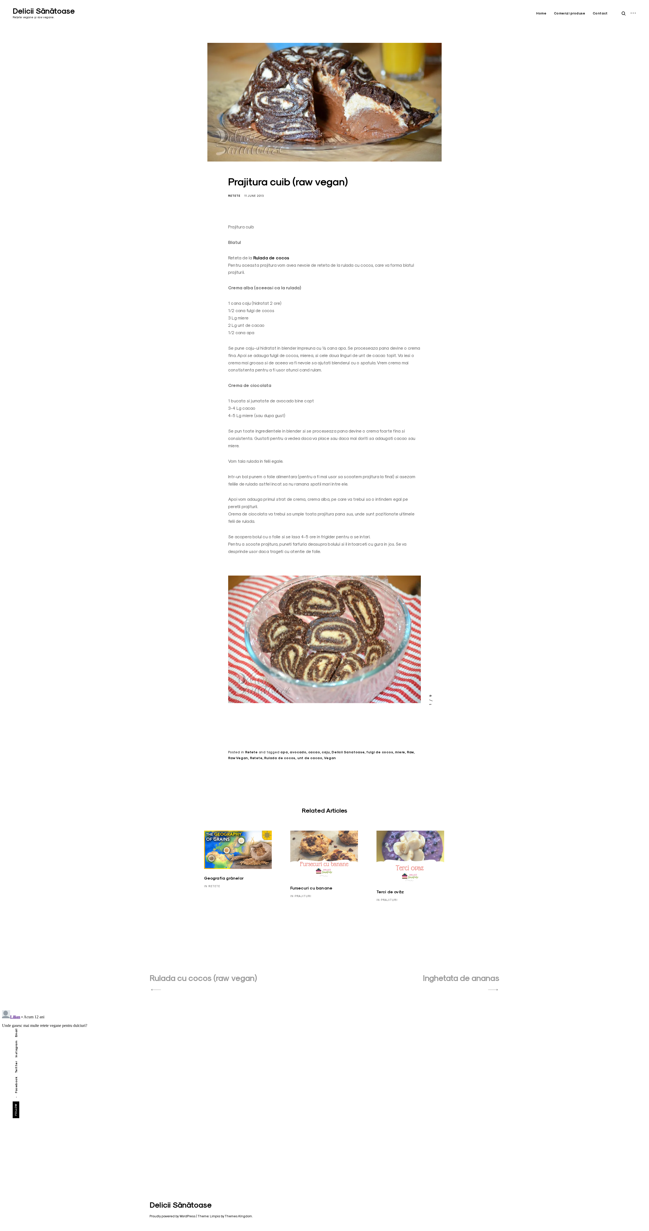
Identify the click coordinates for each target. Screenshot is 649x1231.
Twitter (16, 1067)
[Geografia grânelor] (238, 850)
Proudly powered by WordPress (172, 1216)
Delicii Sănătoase (44, 11)
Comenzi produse (569, 13)
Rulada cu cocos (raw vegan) (203, 978)
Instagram (16, 1048)
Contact (600, 13)
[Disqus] (324, 1071)
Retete (234, 196)
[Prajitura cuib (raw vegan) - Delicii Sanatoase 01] (324, 641)
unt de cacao (309, 758)
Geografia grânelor (224, 878)
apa (284, 752)
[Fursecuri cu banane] (324, 855)
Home (541, 13)
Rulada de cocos (271, 258)
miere (400, 752)
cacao (314, 752)
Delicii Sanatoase (348, 752)
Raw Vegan (238, 758)
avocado (298, 752)
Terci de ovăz (390, 892)
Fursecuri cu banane (311, 888)
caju (326, 752)
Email (16, 1032)
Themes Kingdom (238, 1216)
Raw (410, 752)
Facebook (16, 1084)
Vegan (330, 758)
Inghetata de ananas (461, 978)
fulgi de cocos (379, 752)
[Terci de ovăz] (410, 857)
